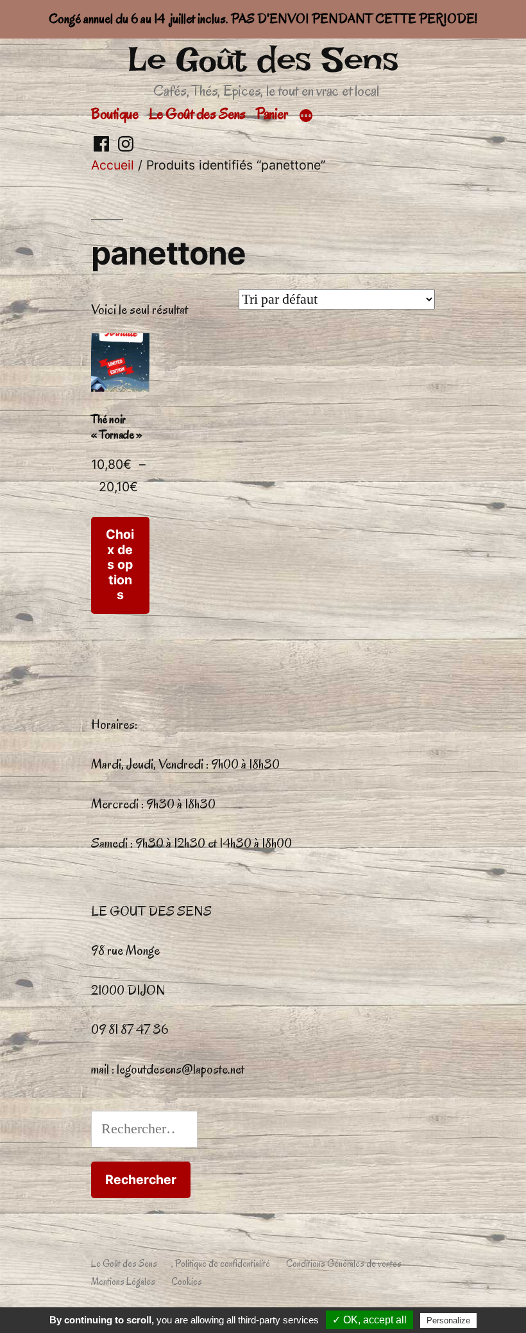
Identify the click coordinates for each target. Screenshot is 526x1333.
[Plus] (306, 116)
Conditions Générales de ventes (344, 1263)
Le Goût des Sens (263, 59)
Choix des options (120, 564)
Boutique (114, 113)
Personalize (448, 1320)
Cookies (186, 1281)
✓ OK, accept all (369, 1319)
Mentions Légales (123, 1281)
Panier (271, 113)
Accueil (112, 165)
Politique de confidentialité (222, 1263)
